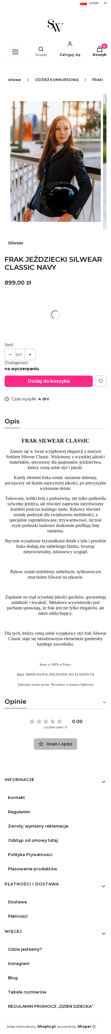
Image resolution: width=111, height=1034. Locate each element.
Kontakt (16, 797)
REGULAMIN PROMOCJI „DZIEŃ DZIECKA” (51, 1006)
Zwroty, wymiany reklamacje (38, 826)
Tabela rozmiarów (27, 992)
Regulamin (19, 811)
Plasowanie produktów (32, 868)
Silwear (15, 243)
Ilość (9, 344)
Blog (13, 977)
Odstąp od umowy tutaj (33, 840)
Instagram (18, 963)
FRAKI (97, 80)
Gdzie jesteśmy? (25, 949)
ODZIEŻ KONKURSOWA (57, 80)
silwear (14, 80)
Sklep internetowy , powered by (49, 1026)
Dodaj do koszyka (49, 381)
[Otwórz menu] (15, 52)
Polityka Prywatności (30, 854)
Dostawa (17, 902)
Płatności (18, 916)
